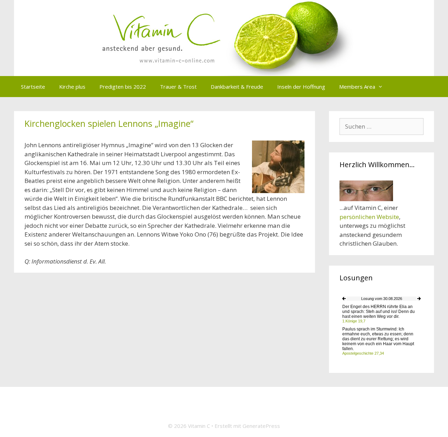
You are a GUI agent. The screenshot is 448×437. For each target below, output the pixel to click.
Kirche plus (72, 86)
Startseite (33, 86)
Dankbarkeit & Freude (237, 86)
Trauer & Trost (178, 86)
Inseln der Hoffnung (301, 86)
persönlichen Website (369, 217)
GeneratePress (261, 425)
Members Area (357, 86)
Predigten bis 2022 (122, 86)
